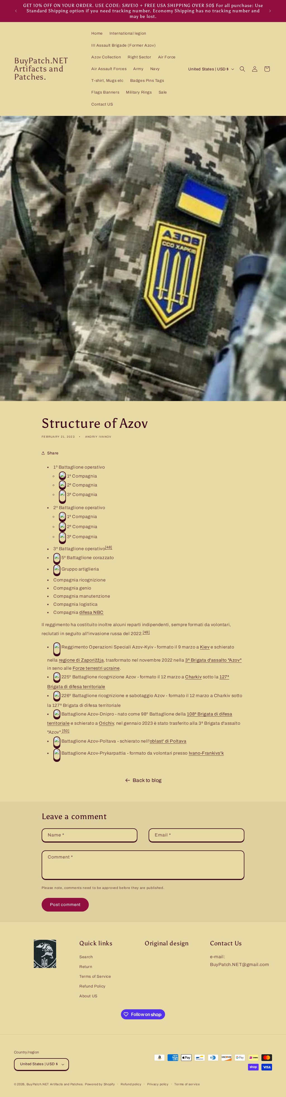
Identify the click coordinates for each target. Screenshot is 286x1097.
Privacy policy (158, 1084)
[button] (242, 69)
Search (86, 957)
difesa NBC (91, 612)
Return (85, 967)
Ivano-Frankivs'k (206, 753)
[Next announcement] (270, 11)
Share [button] (53, 453)
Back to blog (147, 780)
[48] (108, 547)
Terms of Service (95, 976)
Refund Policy (92, 986)
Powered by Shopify (100, 1084)
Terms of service (187, 1084)
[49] (146, 632)
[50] (65, 731)
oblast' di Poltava (168, 741)
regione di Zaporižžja (81, 660)
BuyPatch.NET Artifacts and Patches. (55, 1084)
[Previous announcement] (16, 11)
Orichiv (106, 723)
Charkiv (193, 676)
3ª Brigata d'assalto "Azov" (213, 660)
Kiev (204, 647)
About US (88, 996)
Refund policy (131, 1084)
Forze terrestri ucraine (96, 668)
